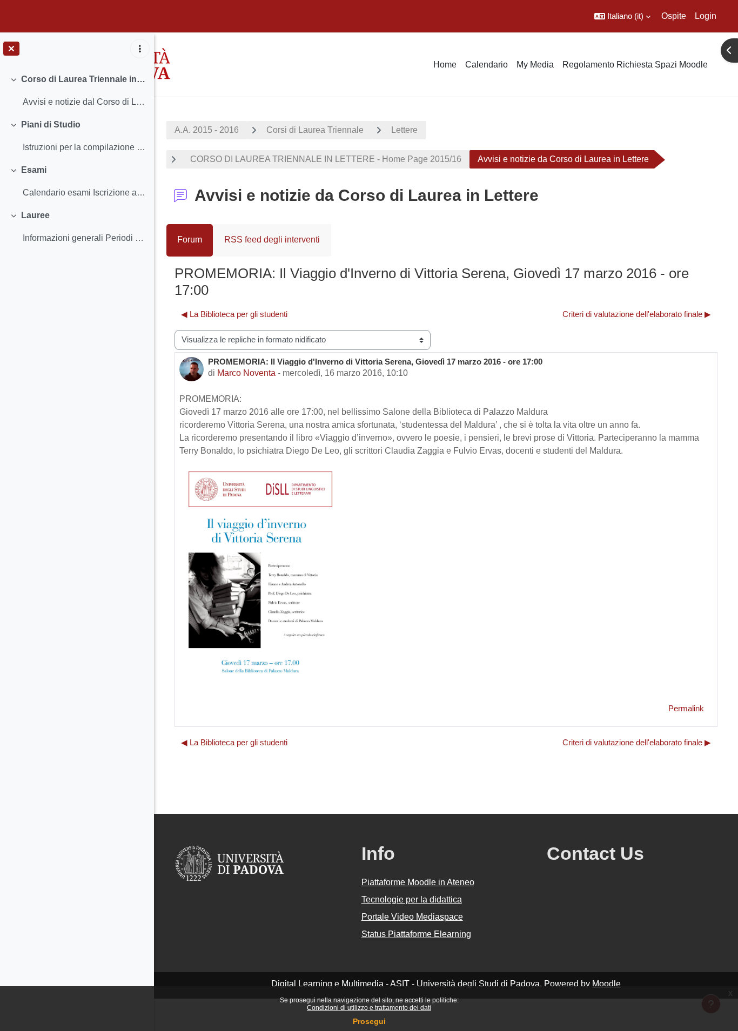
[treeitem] (76, 90)
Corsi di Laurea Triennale (315, 129)
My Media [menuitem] (535, 64)
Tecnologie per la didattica (411, 899)
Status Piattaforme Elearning (416, 934)
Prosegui (369, 1021)
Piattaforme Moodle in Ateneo (417, 882)
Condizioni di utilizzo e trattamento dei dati (369, 1008)
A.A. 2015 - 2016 (207, 129)
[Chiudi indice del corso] (11, 48)
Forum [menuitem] (189, 239)
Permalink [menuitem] (686, 708)
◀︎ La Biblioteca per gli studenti (234, 314)
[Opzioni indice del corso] (140, 48)
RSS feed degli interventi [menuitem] (272, 239)
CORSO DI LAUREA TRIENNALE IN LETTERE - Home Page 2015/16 (323, 159)
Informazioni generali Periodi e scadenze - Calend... (84, 237)
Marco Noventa (246, 373)
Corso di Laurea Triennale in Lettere (83, 79)
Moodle (606, 983)
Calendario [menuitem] (486, 64)
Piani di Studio (50, 124)
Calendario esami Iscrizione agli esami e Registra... (84, 192)
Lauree (35, 215)
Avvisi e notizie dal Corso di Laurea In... (84, 101)
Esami (33, 169)
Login (705, 16)
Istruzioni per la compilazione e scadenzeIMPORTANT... (84, 147)
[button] (622, 16)
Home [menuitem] (445, 64)
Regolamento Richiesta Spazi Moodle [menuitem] (635, 64)
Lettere (404, 129)
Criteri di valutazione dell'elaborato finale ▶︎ (636, 314)
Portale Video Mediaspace (412, 916)
